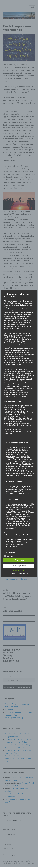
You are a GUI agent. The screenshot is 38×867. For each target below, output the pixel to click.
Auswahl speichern (18, 566)
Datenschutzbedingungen (19, 573)
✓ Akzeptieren (18, 560)
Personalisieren (18, 570)
